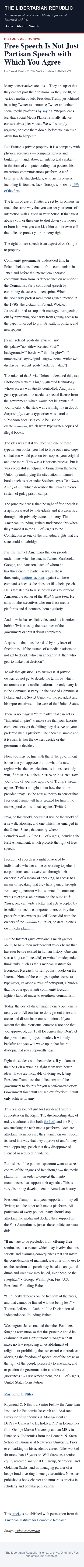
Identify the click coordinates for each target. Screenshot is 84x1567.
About (21, 26)
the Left (49, 1121)
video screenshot (27, 1530)
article (16, 1513)
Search (34, 26)
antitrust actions (33, 577)
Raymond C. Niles (18, 1394)
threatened (17, 570)
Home (9, 26)
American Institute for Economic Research (35, 1519)
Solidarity (17, 297)
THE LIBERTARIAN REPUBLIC (39, 8)
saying (47, 110)
